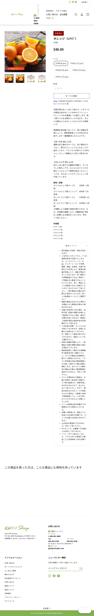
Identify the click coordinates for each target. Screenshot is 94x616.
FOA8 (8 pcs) (61, 63)
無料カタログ (9, 574)
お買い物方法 (52, 14)
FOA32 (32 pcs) (79, 70)
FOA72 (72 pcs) (62, 76)
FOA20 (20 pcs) (62, 70)
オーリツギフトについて (13, 567)
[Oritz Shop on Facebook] (54, 576)
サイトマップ (9, 601)
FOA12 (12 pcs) (77, 63)
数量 (55, 84)
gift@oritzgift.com (56, 548)
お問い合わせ (9, 582)
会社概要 (63, 14)
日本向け (50, 10)
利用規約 (8, 593)
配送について (71, 246)
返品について (9, 589)
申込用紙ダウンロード (13, 578)
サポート (50, 18)
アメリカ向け (61, 10)
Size (55, 59)
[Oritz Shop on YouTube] (58, 576)
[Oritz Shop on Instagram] (49, 576)
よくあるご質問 (10, 570)
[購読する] (81, 568)
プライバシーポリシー (13, 597)
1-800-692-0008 (37, 20)
